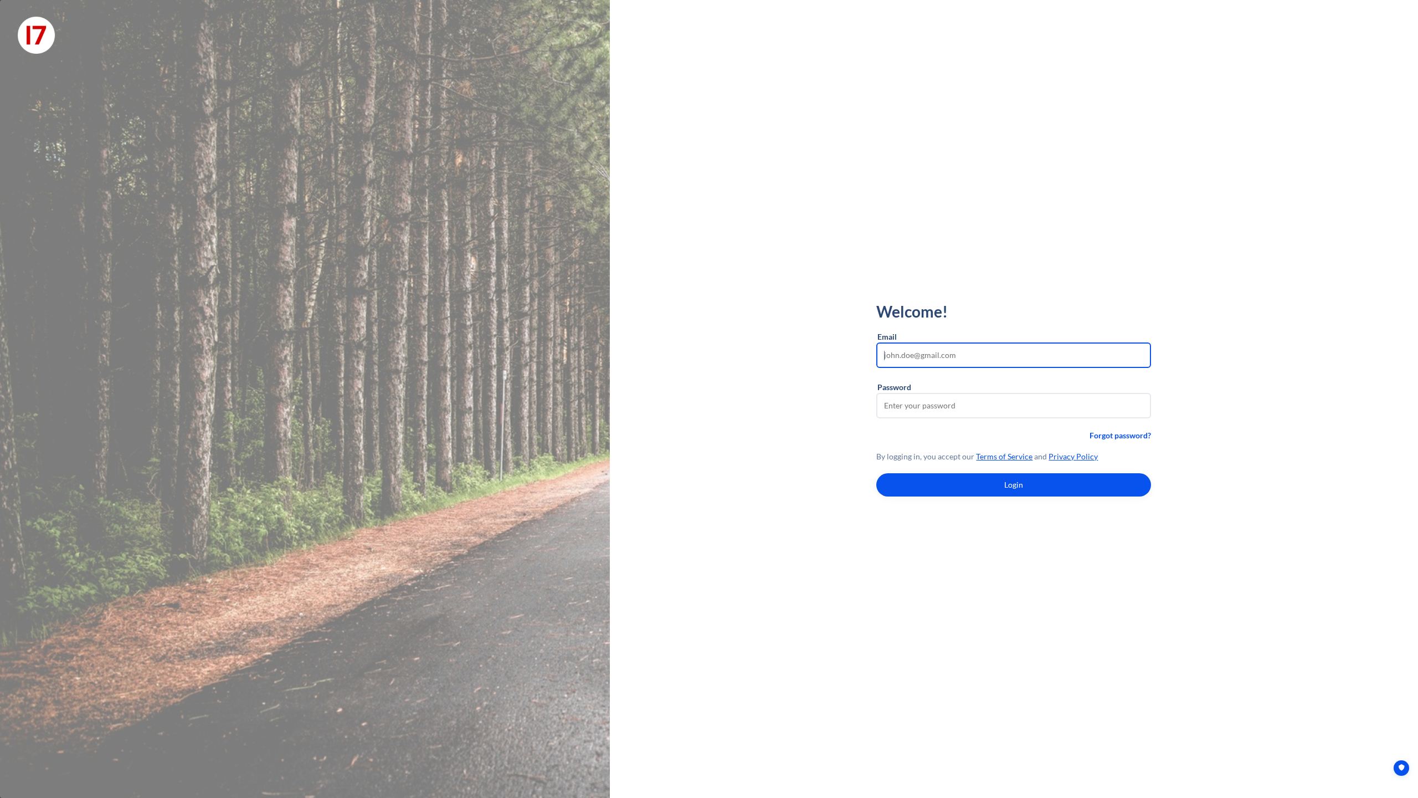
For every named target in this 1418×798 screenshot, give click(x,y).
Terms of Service (1004, 456)
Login (1013, 484)
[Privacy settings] (1401, 768)
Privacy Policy (1073, 456)
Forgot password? (1120, 435)
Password (894, 387)
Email (887, 336)
